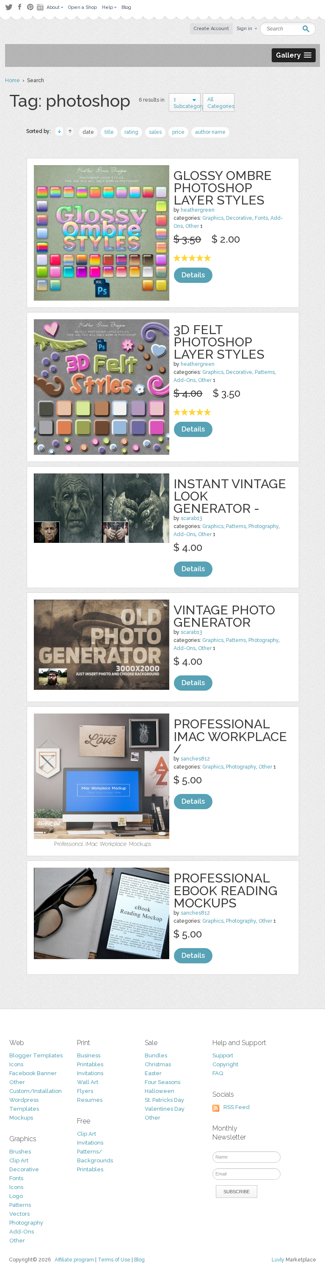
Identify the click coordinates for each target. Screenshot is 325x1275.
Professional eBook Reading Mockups (226, 890)
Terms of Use (114, 1260)
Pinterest (30, 7)
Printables (90, 1064)
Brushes (20, 1151)
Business (88, 1055)
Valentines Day (165, 1109)
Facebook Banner (33, 1073)
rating (131, 132)
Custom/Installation (35, 1091)
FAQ (217, 1073)
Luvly (278, 1260)
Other (192, 226)
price (178, 132)
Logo (16, 1196)
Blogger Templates (36, 1055)
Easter (153, 1073)
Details (193, 275)
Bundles (156, 1055)
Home (12, 80)
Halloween (159, 1091)
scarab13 (191, 518)
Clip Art (18, 1160)
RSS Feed (236, 1107)
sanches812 (195, 759)
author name (210, 132)
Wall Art (87, 1082)
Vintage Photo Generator (224, 616)
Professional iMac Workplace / (230, 736)
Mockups (21, 1118)
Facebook (19, 7)
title (109, 132)
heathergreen (198, 210)
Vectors (19, 1214)
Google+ (41, 7)
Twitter (8, 7)
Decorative (239, 218)
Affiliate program (74, 1260)
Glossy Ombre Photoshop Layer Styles (223, 187)
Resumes (89, 1100)
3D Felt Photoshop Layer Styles (219, 342)
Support (222, 1055)
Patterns (265, 372)
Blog (139, 1260)
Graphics (212, 218)
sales (155, 132)
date (88, 132)
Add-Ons (185, 380)
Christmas (158, 1064)
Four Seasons (162, 1082)
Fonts (261, 218)
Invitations (90, 1073)
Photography (263, 526)
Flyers (85, 1091)
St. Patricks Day (164, 1100)
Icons (16, 1064)
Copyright (225, 1064)
